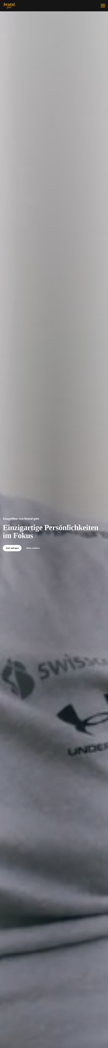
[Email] (87, 5)
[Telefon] (91, 5)
